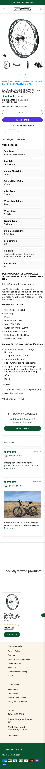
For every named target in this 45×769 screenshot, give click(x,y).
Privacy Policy (14, 651)
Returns (11, 655)
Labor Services (14, 663)
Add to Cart (22, 112)
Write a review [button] (22, 428)
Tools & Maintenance (17, 698)
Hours (10, 676)
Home (4, 81)
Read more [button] (9, 468)
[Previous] (3, 38)
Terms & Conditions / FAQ (19, 659)
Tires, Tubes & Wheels (17, 702)
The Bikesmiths (8, 755)
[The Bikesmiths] (22, 9)
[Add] (18, 132)
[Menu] (3, 9)
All (11, 81)
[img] (10, 452)
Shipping (5, 106)
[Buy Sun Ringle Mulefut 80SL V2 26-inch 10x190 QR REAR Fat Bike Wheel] (12, 602)
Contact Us (13, 735)
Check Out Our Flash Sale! (22, 2)
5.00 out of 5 (28, 419)
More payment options (22, 126)
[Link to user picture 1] (22, 504)
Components (13, 693)
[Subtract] (5, 132)
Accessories (13, 689)
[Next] (41, 38)
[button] (41, 9)
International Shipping (17, 672)
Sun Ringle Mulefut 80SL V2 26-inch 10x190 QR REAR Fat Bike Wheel (12, 617)
